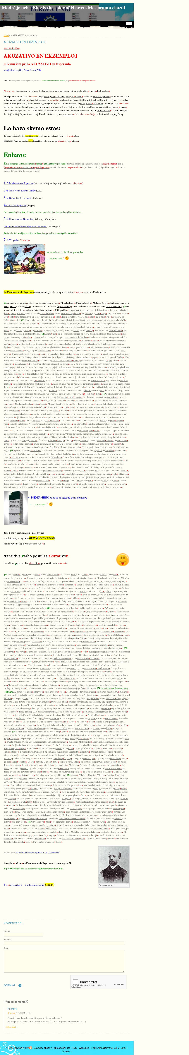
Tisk (93, 1048)
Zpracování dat (62, 1048)
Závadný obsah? (43, 1048)
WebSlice (84, 1048)
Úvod (6, 35)
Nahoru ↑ (67, 1051)
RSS (74, 1048)
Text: (6, 948)
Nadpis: (7, 939)
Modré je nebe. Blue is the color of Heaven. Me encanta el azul (63, 7)
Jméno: (7, 930)
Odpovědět (11, 1026)
